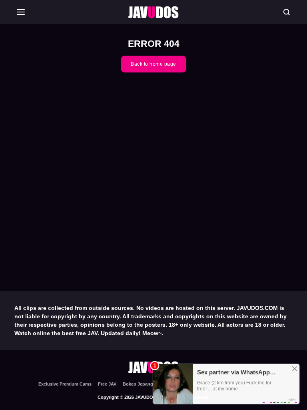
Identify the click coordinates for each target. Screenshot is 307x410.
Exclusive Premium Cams (65, 384)
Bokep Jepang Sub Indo (148, 384)
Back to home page (153, 64)
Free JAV (107, 384)
